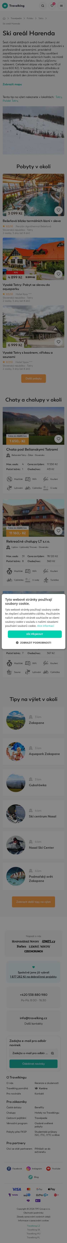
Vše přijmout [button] (34, 634)
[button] (33, 643)
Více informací (45, 626)
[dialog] (33, 621)
